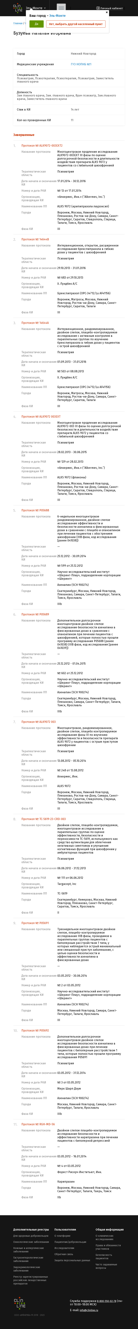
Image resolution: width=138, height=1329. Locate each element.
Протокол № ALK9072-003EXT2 (42, 145)
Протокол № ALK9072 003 (38, 722)
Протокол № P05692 (35, 1030)
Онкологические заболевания (31, 1242)
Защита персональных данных (72, 1260)
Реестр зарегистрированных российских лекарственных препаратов (30, 1280)
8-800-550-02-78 (106, 1301)
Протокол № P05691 (35, 923)
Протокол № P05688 (35, 510)
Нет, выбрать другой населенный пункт (76, 24)
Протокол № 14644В (35, 239)
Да (36, 24)
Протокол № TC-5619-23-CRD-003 (43, 819)
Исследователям (64, 1248)
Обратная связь (63, 1254)
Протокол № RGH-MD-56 (38, 1124)
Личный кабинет (111, 8)
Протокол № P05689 (35, 614)
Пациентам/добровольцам (70, 1242)
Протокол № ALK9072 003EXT (41, 416)
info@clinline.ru (89, 1310)
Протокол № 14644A (35, 323)
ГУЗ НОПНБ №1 (81, 64)
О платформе (62, 1235)
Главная (17, 23)
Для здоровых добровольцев (30, 1235)
